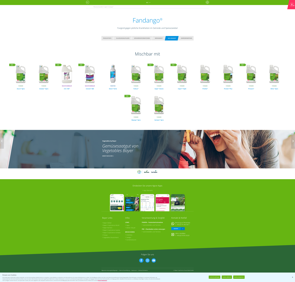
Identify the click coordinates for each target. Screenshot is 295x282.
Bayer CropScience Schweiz (112, 233)
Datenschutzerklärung (124, 270)
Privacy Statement (102, 280)
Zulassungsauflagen (122, 38)
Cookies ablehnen (227, 277)
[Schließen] (292, 277)
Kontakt (176, 228)
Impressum (134, 270)
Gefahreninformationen (142, 38)
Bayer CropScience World (111, 225)
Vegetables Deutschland (110, 237)
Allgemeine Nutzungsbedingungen (109, 270)
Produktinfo (107, 38)
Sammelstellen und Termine (152, 225)
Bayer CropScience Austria (111, 230)
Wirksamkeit (159, 38)
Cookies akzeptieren (239, 277)
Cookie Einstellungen (214, 277)
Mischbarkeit (172, 38)
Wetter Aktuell (130, 228)
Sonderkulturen (131, 240)
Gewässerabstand (186, 38)
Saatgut (128, 237)
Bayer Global (107, 223)
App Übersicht (148, 190)
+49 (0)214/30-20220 (183, 235)
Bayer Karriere (107, 228)
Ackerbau (129, 235)
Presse (105, 235)
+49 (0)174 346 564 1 (183, 225)
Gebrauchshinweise (143, 270)
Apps (128, 225)
